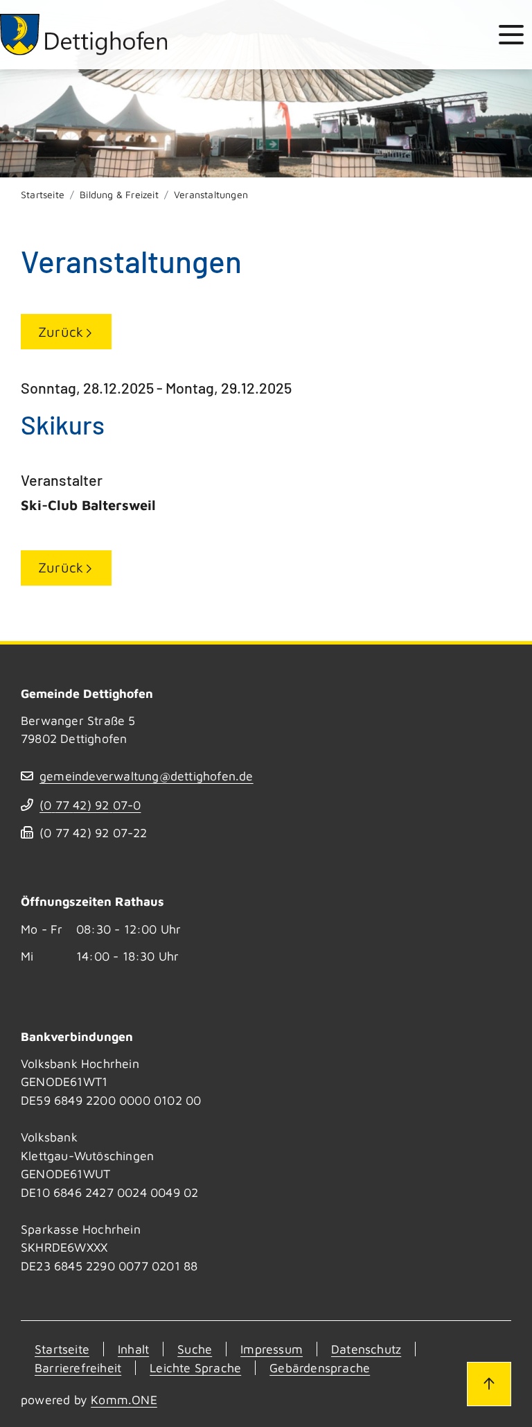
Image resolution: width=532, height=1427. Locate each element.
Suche (194, 1349)
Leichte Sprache (195, 1367)
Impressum (271, 1349)
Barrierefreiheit (78, 1367)
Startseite (42, 194)
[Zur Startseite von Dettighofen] (84, 34)
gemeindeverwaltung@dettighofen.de (146, 776)
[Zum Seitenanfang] (489, 1384)
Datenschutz (366, 1349)
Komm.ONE (124, 1399)
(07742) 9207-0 (90, 805)
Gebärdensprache (319, 1367)
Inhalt (133, 1349)
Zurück (60, 332)
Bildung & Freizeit (119, 194)
